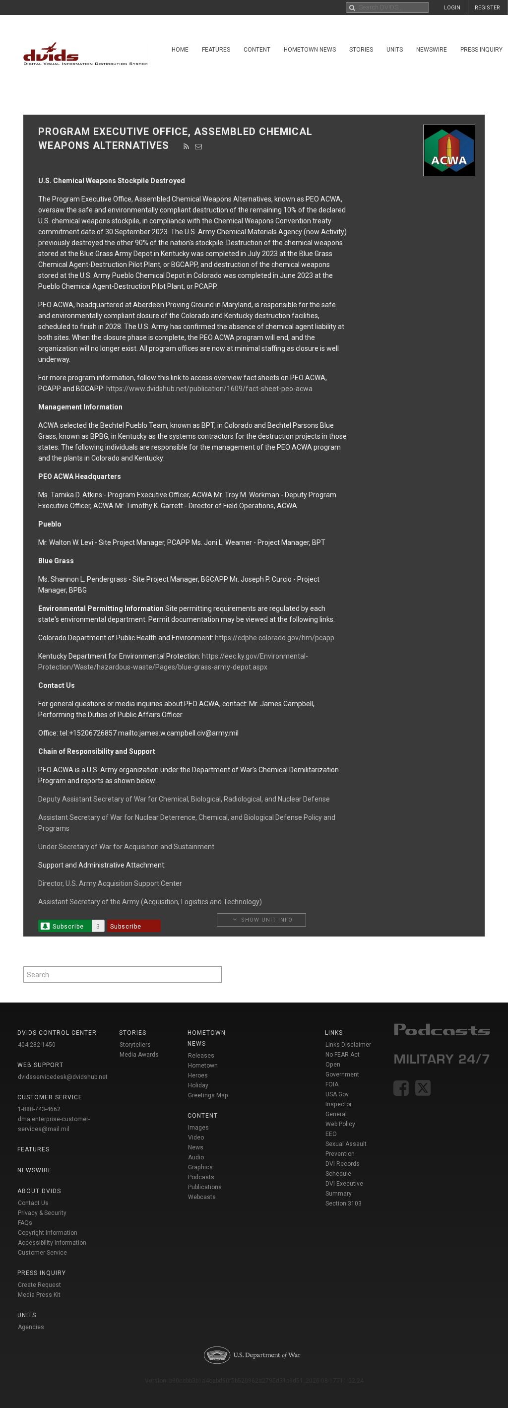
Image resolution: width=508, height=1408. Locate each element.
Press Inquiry (41, 1273)
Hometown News (310, 49)
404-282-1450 (37, 1044)
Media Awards (139, 1054)
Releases (201, 1055)
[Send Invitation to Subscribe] (198, 146)
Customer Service (42, 1252)
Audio (196, 1157)
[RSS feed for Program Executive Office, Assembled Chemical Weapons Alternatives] (186, 146)
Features (216, 49)
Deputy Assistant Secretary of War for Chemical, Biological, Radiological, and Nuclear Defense (184, 799)
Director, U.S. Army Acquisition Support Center (110, 883)
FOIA (331, 1084)
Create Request (39, 1284)
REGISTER (487, 7)
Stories (361, 49)
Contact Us (33, 1203)
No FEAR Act (342, 1054)
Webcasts (202, 1197)
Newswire (431, 49)
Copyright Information (47, 1232)
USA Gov (337, 1094)
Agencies (31, 1327)
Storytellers (135, 1044)
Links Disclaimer (348, 1044)
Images (198, 1127)
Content (257, 49)
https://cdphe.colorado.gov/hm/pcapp (274, 638)
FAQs (25, 1222)
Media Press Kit (39, 1294)
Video (196, 1137)
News (195, 1147)
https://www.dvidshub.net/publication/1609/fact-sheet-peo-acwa (209, 389)
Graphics (200, 1167)
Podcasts (201, 1177)
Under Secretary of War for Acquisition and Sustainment (126, 847)
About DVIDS (39, 1191)
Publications (205, 1187)
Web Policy (340, 1124)
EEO (331, 1134)
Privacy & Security (42, 1212)
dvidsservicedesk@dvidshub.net (63, 1076)
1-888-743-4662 (39, 1109)
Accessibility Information (52, 1242)
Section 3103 (343, 1203)
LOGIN (452, 7)
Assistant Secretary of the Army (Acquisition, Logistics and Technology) (150, 902)
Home (180, 49)
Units (394, 49)
